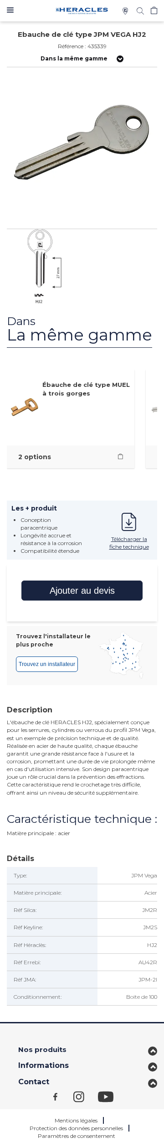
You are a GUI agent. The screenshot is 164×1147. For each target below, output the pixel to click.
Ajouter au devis (82, 591)
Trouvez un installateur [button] (47, 664)
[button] (10, 10)
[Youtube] (110, 1096)
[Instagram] (85, 1096)
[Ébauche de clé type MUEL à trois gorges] (120, 457)
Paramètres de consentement (76, 1135)
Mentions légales (76, 1120)
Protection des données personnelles (76, 1128)
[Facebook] (63, 1096)
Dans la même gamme (74, 58)
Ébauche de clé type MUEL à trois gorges (86, 389)
